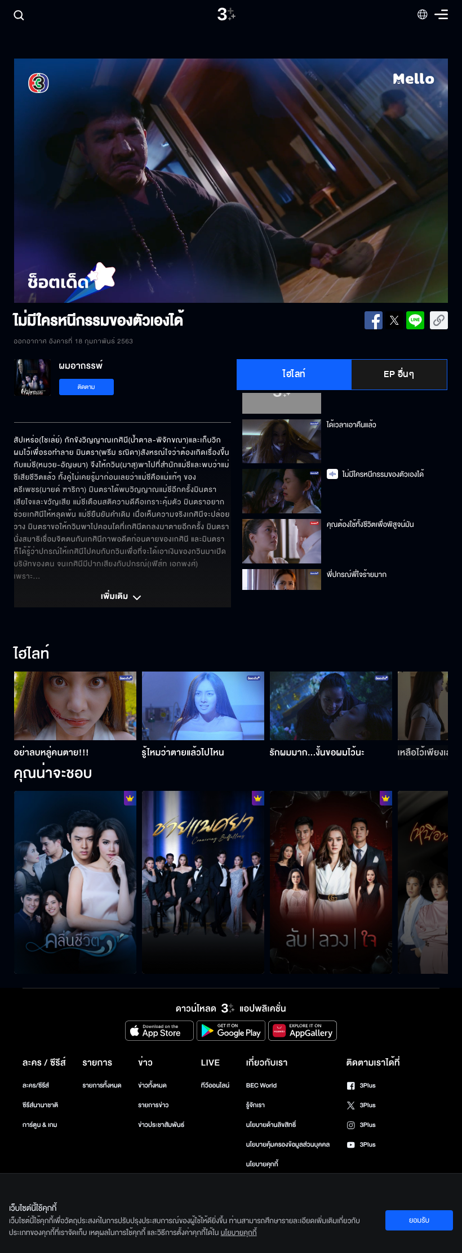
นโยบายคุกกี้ (262, 1164)
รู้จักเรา (255, 1105)
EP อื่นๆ (399, 374)
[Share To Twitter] (394, 320)
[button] (101, 181)
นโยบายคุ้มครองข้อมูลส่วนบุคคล (288, 1144)
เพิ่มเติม (115, 597)
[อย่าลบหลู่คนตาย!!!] (75, 706)
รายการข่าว (153, 1105)
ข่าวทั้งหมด (152, 1085)
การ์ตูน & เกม (40, 1125)
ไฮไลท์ (294, 374)
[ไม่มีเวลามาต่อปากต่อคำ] (75, 882)
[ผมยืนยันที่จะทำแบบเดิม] (203, 882)
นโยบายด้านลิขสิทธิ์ (271, 1125)
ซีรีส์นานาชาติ (40, 1105)
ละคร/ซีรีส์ (36, 1085)
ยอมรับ (419, 1220)
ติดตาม (86, 387)
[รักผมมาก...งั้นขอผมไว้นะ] (331, 706)
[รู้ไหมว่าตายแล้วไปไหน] (203, 706)
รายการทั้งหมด (101, 1085)
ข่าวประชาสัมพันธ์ (161, 1125)
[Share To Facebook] (374, 320)
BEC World (261, 1085)
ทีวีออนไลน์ (215, 1085)
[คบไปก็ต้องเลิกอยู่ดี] (331, 882)
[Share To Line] (415, 320)
